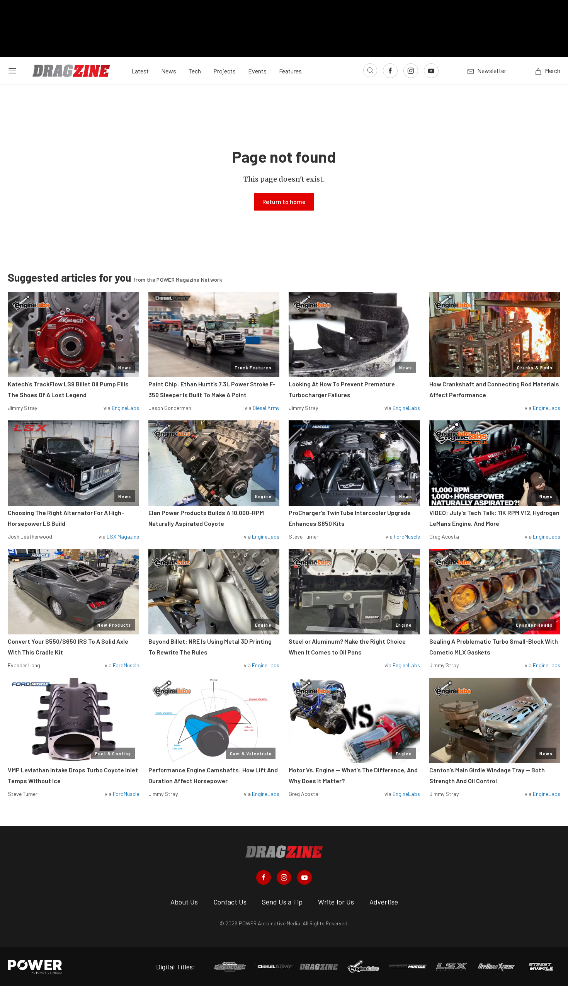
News (168, 71)
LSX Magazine (123, 536)
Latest (140, 71)
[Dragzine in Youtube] (304, 877)
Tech (195, 71)
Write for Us (336, 902)
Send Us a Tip (282, 902)
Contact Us (230, 902)
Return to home (284, 201)
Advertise (383, 902)
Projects (224, 71)
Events (257, 71)
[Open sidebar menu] (12, 71)
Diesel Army (266, 408)
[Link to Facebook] (390, 70)
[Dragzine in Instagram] (284, 877)
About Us (184, 902)
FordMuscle (407, 536)
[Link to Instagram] (410, 70)
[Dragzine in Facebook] (263, 877)
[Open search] (370, 70)
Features (290, 71)
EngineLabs (125, 408)
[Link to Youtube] (431, 70)
